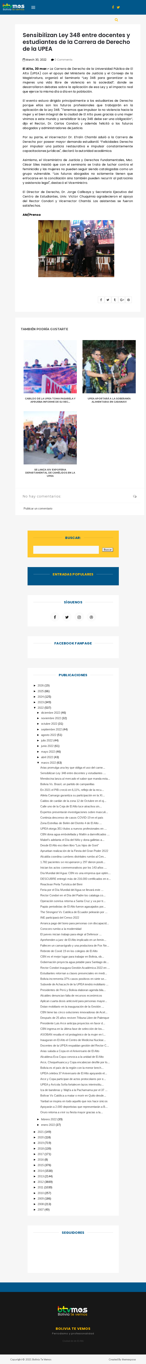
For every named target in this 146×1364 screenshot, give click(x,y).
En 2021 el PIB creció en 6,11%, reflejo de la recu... (72, 789)
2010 (41, 1193)
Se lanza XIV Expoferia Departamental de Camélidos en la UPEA (50, 473)
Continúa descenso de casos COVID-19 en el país (71, 817)
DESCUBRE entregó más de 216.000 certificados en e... (75, 878)
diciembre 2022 (51, 712)
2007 (41, 1209)
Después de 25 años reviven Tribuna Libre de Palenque (74, 1017)
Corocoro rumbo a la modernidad (60, 928)
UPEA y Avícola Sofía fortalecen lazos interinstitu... (72, 1084)
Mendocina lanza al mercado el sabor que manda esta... (75, 778)
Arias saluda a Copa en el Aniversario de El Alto (69, 1051)
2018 (41, 1148)
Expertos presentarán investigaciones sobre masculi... (74, 812)
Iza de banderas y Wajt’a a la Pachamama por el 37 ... (73, 1090)
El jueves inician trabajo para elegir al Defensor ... (71, 934)
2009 (41, 1198)
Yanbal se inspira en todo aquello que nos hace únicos (74, 1101)
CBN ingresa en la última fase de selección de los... (72, 1028)
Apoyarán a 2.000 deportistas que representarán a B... (74, 1106)
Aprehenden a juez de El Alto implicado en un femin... (73, 939)
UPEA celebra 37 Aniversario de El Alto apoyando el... (73, 1073)
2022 (41, 707)
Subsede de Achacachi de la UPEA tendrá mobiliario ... (74, 984)
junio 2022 (47, 745)
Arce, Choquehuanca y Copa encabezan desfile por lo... (75, 1062)
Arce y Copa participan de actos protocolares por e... (73, 1079)
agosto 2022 (49, 734)
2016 (41, 1159)
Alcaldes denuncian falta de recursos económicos (71, 995)
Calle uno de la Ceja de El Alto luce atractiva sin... (71, 806)
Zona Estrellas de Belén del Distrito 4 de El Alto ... (71, 823)
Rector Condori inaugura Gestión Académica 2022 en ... (75, 967)
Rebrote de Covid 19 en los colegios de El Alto (69, 951)
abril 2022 (47, 757)
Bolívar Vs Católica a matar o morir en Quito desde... (73, 1095)
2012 (41, 1181)
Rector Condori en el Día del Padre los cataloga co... (73, 895)
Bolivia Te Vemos (41, 1359)
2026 (41, 685)
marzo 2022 (49, 762)
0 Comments (63, 60)
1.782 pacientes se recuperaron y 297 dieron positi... (72, 862)
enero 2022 (48, 1124)
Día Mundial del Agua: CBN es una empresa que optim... (75, 873)
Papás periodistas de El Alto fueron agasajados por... (73, 906)
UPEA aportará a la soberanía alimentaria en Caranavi (109, 400)
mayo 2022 (48, 751)
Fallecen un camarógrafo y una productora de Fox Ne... (74, 945)
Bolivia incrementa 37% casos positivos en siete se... (73, 978)
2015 (41, 1165)
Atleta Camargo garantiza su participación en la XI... (72, 795)
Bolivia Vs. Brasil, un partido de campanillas (67, 784)
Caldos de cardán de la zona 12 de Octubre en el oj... (73, 800)
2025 (41, 691)
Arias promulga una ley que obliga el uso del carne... (72, 767)
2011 (41, 1187)
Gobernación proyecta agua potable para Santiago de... (74, 962)
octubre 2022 (49, 723)
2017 (41, 1154)
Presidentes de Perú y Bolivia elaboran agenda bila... (73, 990)
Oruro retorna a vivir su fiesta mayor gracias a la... (71, 1112)
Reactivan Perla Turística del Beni (61, 884)
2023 (41, 702)
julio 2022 (47, 740)
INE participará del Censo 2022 (59, 917)
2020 (41, 1137)
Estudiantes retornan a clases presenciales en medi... (73, 973)
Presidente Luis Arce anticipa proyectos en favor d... (72, 1023)
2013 (41, 1176)
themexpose (129, 1359)
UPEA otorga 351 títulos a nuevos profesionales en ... (73, 828)
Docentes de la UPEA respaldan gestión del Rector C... (74, 1045)
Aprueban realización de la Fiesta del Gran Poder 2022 (74, 850)
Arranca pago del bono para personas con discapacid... (74, 923)
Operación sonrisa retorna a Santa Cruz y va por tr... (73, 901)
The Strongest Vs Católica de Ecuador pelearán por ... (73, 912)
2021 (41, 1131)
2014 (41, 1170)
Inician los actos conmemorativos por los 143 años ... (73, 867)
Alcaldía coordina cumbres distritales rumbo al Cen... (73, 856)
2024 (41, 696)
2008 (41, 1204)
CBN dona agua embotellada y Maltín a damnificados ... (75, 834)
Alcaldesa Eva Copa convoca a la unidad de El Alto (72, 1056)
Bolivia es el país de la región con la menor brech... (72, 1067)
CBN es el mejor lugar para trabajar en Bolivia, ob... (72, 956)
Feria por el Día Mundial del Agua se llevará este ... (71, 889)
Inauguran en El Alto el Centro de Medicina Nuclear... (73, 1040)
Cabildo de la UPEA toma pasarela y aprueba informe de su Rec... (50, 400)
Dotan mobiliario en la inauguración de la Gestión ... (72, 1006)
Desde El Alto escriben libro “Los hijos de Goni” (69, 845)
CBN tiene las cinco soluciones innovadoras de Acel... (73, 1012)
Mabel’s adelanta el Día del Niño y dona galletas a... (72, 839)
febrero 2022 (49, 1119)
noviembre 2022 (51, 718)
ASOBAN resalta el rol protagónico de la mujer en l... (73, 1034)
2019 (41, 1142)
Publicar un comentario (38, 508)
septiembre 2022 (52, 729)
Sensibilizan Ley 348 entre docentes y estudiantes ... (73, 773)
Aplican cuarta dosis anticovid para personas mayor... (73, 1001)
